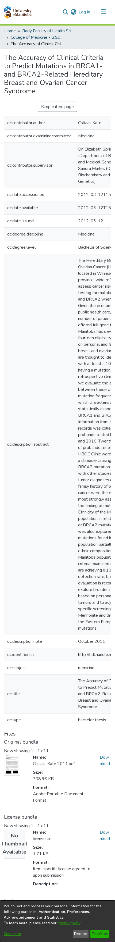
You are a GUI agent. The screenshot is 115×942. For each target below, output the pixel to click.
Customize (12, 933)
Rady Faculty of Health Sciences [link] (49, 31)
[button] (18, 12)
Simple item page (57, 107)
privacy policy (68, 923)
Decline (80, 933)
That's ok (100, 933)
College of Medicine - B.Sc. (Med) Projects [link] (37, 37)
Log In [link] (85, 12)
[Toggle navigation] (103, 12)
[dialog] (57, 921)
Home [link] (10, 31)
